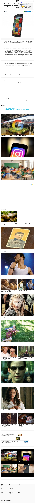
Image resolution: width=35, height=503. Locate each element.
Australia (10, 493)
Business (2, 489)
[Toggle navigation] (1, 1)
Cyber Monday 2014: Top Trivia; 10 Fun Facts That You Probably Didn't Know (16, 109)
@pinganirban (8, 11)
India (1, 485)
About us (19, 485)
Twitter (24, 496)
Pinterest (24, 498)
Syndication (11, 488)
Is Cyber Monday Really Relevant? (9, 108)
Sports (2, 492)
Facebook (24, 494)
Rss (20, 498)
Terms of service (11, 489)
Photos (2, 496)
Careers (19, 488)
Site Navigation (20, 489)
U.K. (9, 497)
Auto (1, 495)
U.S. (9, 498)
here (24, 82)
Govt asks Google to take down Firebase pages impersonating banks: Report (13, 135)
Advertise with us (11, 485)
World (2, 488)
